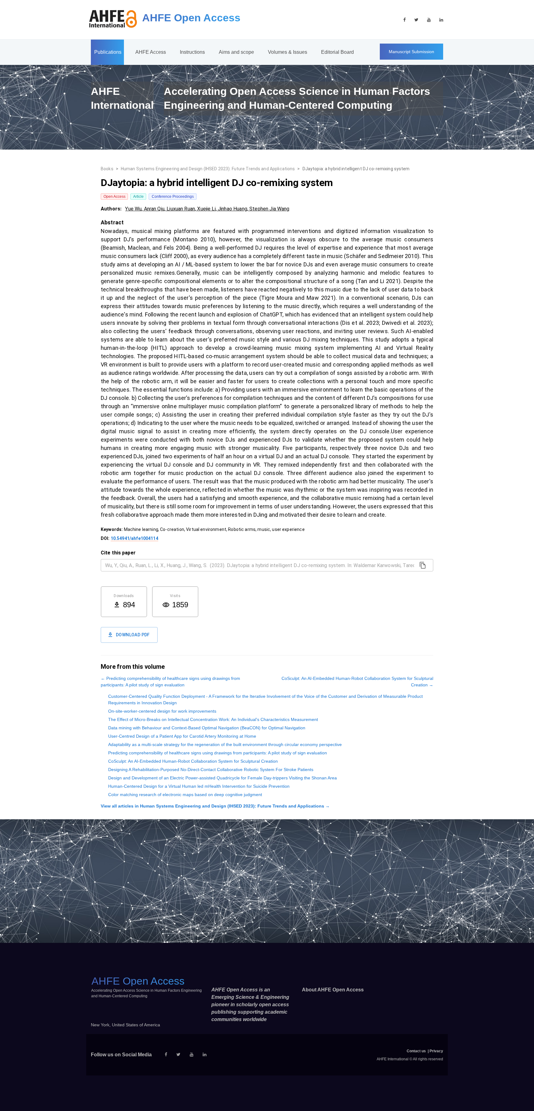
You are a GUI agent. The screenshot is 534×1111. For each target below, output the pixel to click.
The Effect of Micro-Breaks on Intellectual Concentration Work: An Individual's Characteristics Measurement (213, 719)
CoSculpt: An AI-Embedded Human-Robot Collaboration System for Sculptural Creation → (357, 681)
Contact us (416, 1051)
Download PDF (133, 634)
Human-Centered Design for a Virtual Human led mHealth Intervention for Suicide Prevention (199, 786)
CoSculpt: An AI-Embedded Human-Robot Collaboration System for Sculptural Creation (193, 761)
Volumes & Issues (287, 52)
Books (107, 168)
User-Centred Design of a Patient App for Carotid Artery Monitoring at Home (182, 736)
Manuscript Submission (411, 51)
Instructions (192, 52)
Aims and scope (236, 52)
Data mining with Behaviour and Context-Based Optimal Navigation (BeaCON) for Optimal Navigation (206, 727)
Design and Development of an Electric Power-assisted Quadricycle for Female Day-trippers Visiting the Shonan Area (222, 777)
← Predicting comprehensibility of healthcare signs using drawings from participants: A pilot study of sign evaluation (170, 681)
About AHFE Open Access (333, 989)
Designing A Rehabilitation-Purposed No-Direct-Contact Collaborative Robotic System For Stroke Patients (210, 769)
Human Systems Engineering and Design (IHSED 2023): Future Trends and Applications (208, 168)
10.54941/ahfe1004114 (134, 538)
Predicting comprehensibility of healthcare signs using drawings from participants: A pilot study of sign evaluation (217, 752)
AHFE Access (150, 52)
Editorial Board (337, 52)
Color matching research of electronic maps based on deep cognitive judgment (185, 794)
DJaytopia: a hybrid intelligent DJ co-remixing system (356, 168)
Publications (107, 52)
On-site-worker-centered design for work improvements (162, 711)
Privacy (436, 1051)
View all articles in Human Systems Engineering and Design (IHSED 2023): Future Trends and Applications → (215, 806)
